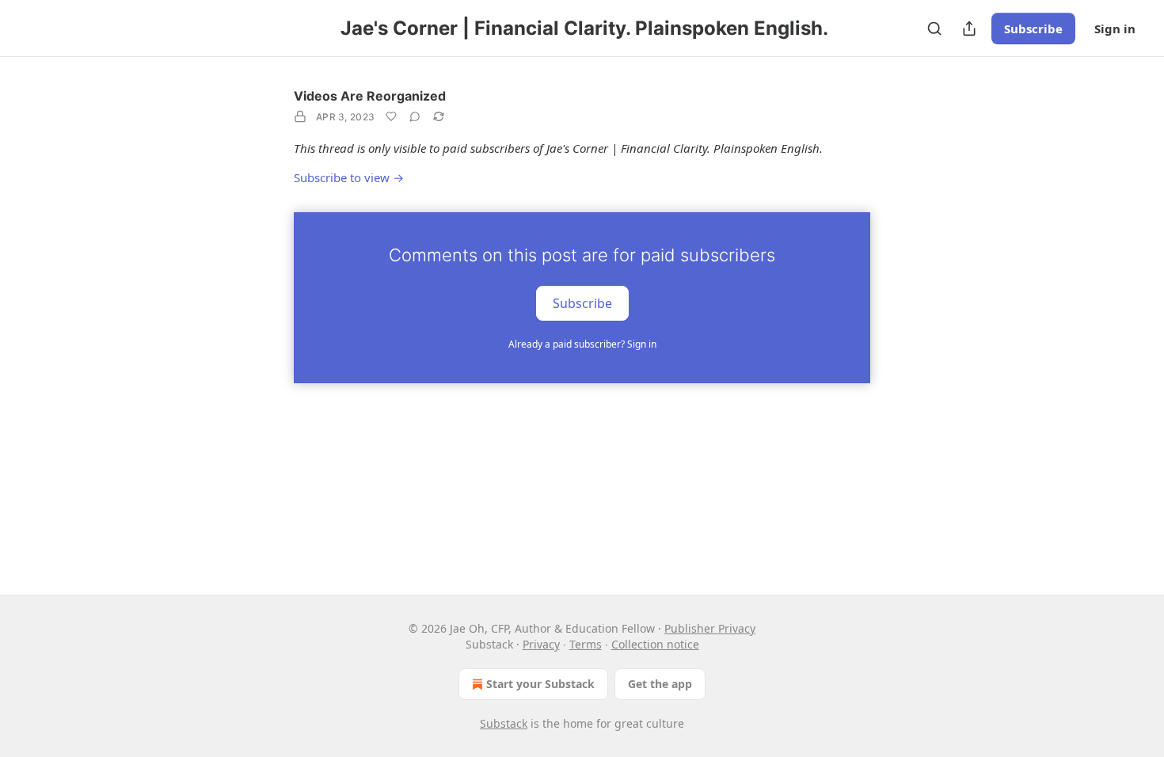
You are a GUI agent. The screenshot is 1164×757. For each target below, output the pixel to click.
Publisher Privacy (709, 628)
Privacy (541, 644)
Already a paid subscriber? (582, 344)
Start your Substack (540, 683)
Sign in (1114, 28)
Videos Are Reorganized (370, 96)
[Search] (934, 28)
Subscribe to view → (349, 177)
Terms (585, 644)
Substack (503, 723)
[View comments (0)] (415, 116)
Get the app (660, 683)
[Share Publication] (969, 28)
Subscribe (1033, 28)
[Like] (391, 116)
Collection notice (655, 644)
